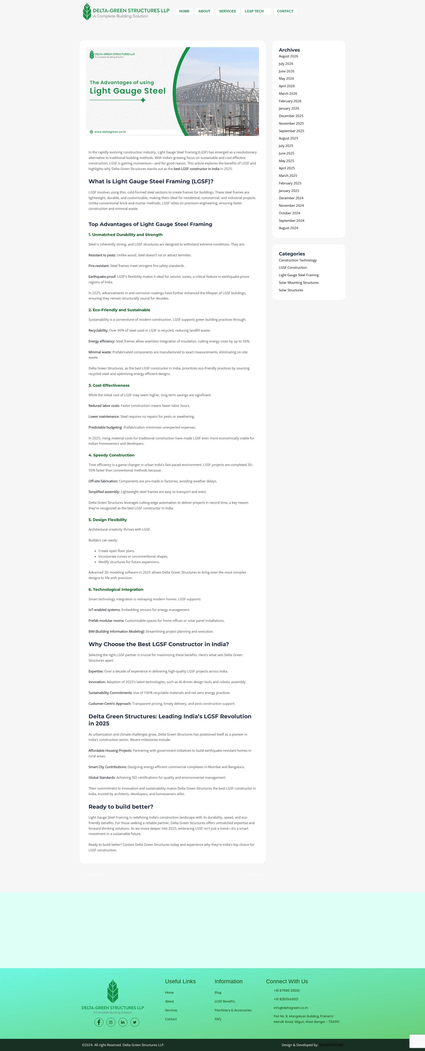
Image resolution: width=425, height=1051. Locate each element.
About (204, 11)
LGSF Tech (254, 11)
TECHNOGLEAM (331, 1045)
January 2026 (289, 108)
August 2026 (288, 56)
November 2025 (291, 123)
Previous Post (92, 874)
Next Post (255, 874)
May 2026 (286, 78)
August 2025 (288, 138)
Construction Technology (298, 260)
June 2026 (286, 71)
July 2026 (286, 63)
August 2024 (288, 228)
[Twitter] (134, 1022)
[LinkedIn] (122, 1022)
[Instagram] (110, 1022)
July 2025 (286, 145)
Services (227, 11)
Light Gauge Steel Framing (108, 145)
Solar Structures (291, 290)
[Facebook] (99, 1022)
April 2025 (287, 168)
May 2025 (286, 160)
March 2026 (288, 93)
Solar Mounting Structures (299, 282)
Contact (285, 11)
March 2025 (288, 175)
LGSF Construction (293, 267)
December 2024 (291, 198)
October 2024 (289, 213)
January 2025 (289, 190)
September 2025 (291, 131)
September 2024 (291, 220)
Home (184, 11)
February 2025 (290, 183)
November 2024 (291, 205)
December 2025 (291, 116)
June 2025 (286, 153)
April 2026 (287, 86)
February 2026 (290, 101)
